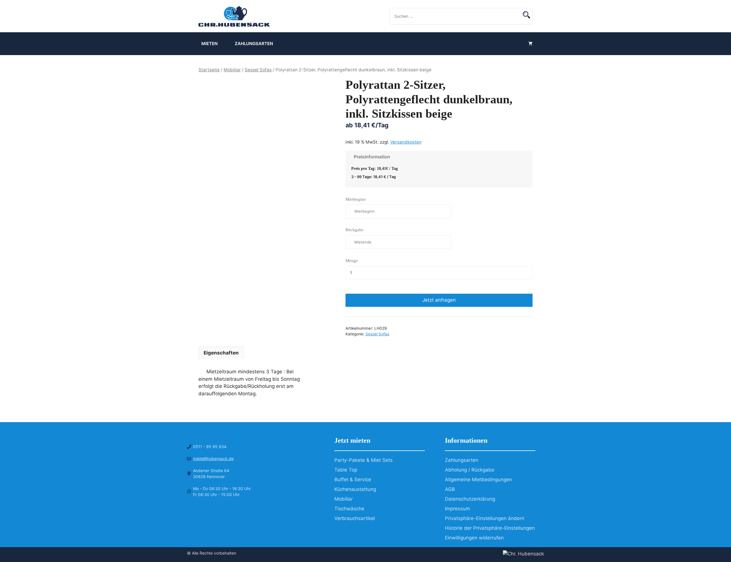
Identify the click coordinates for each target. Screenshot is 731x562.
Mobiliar (232, 69)
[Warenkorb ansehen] (530, 43)
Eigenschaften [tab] (221, 353)
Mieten (209, 43)
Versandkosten (405, 142)
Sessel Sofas (258, 69)
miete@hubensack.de (213, 458)
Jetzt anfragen (439, 300)
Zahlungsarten (254, 43)
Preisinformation (371, 157)
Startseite (209, 69)
